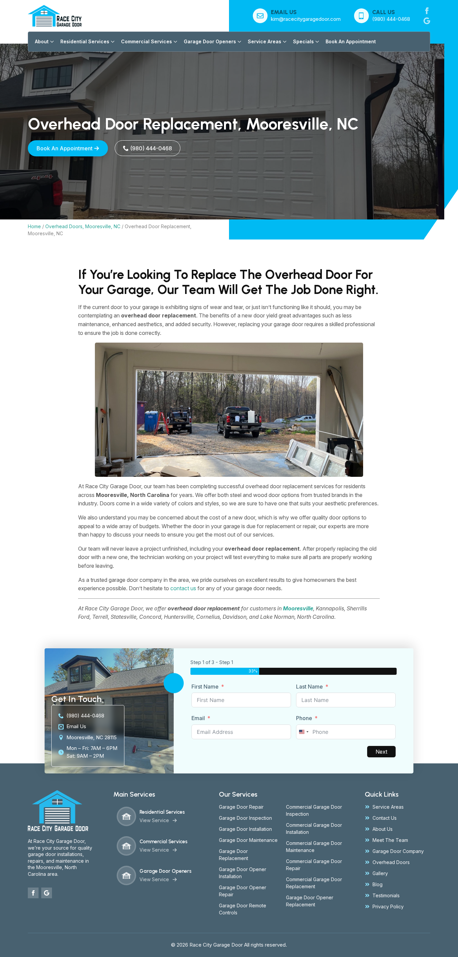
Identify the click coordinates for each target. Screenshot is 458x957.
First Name (205, 686)
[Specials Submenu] (316, 41)
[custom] (426, 20)
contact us (183, 588)
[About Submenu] (51, 41)
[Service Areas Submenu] (283, 41)
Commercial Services (146, 41)
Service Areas (264, 41)
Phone (304, 718)
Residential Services (84, 41)
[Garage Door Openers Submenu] (238, 41)
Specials (303, 41)
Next (381, 751)
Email (198, 718)
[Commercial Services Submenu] (174, 41)
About (42, 41)
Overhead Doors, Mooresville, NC (82, 226)
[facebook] (426, 10)
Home (34, 226)
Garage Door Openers (210, 41)
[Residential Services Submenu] (111, 41)
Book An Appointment (351, 41)
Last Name (309, 686)
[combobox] (303, 732)
